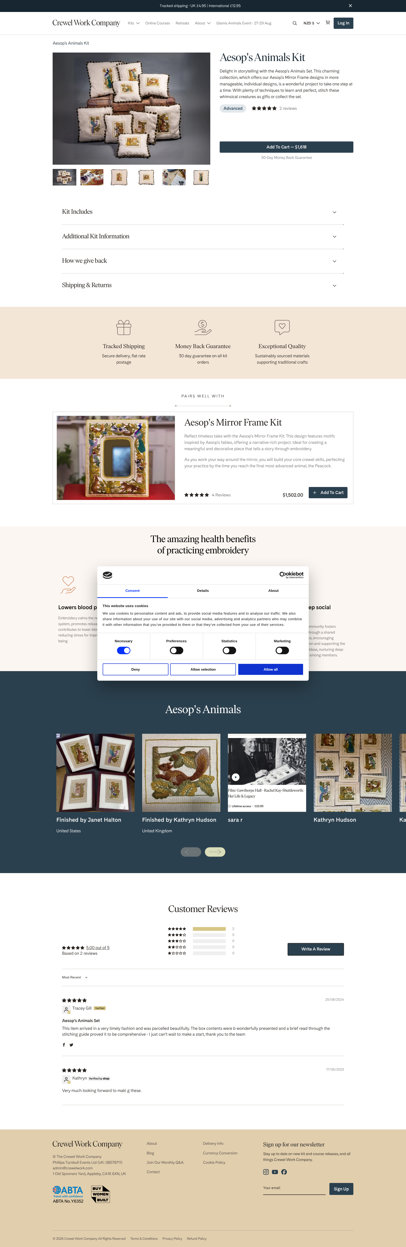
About (152, 1143)
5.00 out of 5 (97, 947)
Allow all (271, 669)
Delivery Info (213, 1143)
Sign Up (341, 1188)
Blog (150, 1153)
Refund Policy (196, 1239)
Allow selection (203, 669)
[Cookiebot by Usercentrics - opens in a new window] (283, 575)
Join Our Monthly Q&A (165, 1162)
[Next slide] (215, 852)
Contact (153, 1172)
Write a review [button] (315, 949)
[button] (295, 23)
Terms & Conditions (144, 1239)
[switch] (176, 650)
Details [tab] (203, 591)
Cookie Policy (214, 1162)
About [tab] (273, 591)
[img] (74, 1000)
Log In (344, 25)
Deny (135, 669)
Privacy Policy (172, 1239)
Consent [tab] (132, 591)
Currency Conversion (220, 1153)
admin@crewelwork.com (73, 1168)
